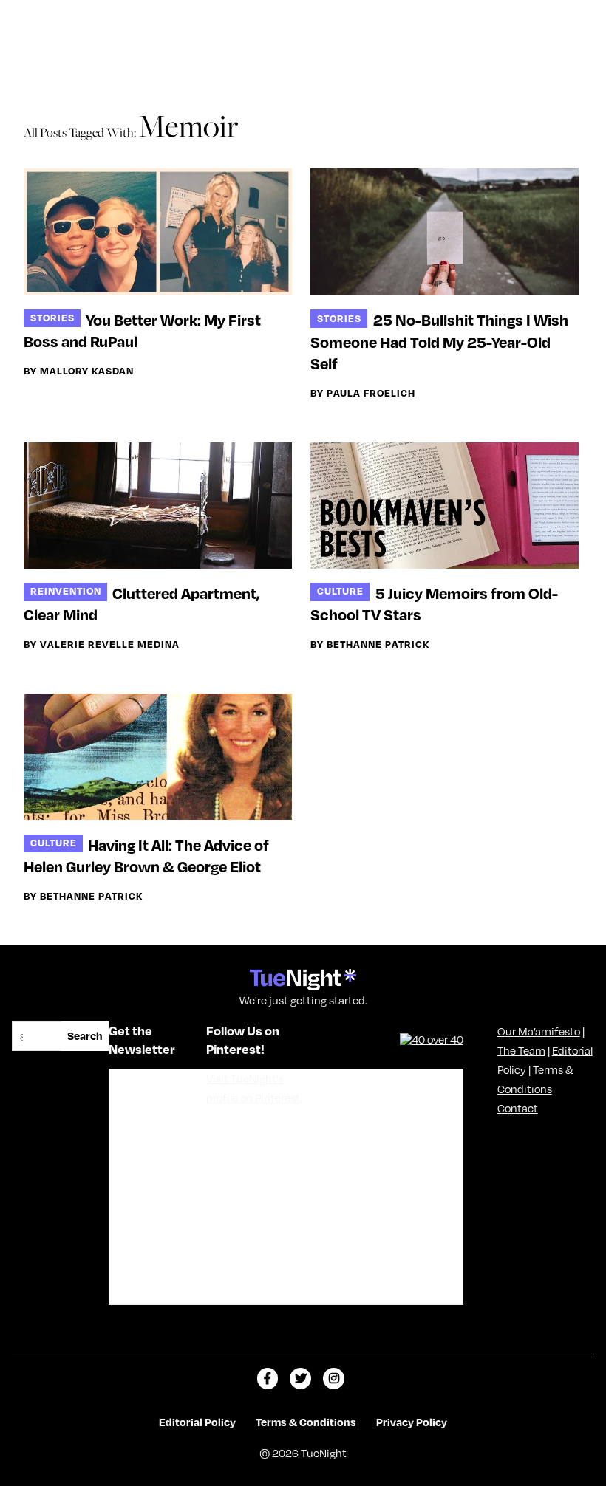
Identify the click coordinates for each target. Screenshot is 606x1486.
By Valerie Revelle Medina (102, 644)
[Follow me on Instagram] (333, 1378)
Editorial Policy (197, 1421)
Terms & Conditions (306, 1421)
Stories (52, 317)
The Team (521, 1050)
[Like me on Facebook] (268, 1378)
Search (85, 1035)
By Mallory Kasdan (79, 371)
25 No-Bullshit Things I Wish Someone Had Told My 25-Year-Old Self (439, 341)
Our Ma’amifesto (538, 1031)
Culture (340, 590)
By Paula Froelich (362, 393)
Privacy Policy (411, 1421)
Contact (517, 1107)
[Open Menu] (579, 17)
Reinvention (65, 590)
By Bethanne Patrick (369, 644)
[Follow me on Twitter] (300, 1378)
